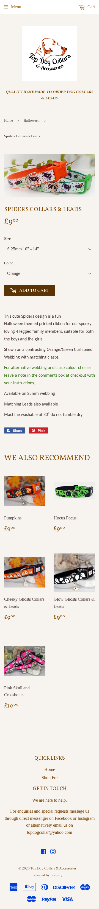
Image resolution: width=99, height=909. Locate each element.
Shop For (50, 777)
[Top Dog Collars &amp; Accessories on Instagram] (53, 852)
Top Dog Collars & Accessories (53, 868)
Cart (90, 6)
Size (7, 239)
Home (8, 120)
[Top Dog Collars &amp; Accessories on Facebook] (43, 852)
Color (8, 263)
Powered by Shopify (47, 875)
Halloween (32, 120)
